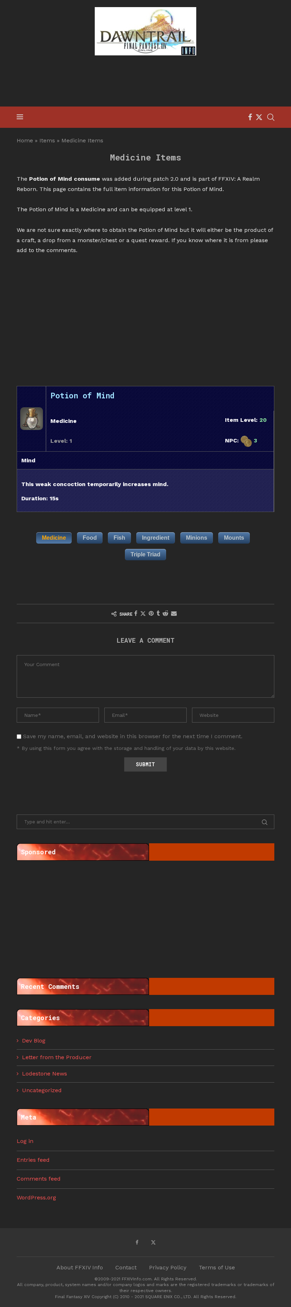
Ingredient (155, 538)
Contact (126, 1267)
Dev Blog (33, 1040)
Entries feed (33, 1159)
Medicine (54, 538)
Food (90, 538)
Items (47, 140)
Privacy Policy (167, 1267)
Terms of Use (217, 1267)
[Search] (270, 117)
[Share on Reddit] (165, 613)
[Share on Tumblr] (158, 613)
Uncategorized (42, 1090)
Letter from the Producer (57, 1057)
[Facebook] (250, 117)
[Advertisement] (145, 82)
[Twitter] (259, 117)
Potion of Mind (82, 395)
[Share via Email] (174, 613)
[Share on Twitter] (143, 613)
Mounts (234, 538)
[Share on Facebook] (135, 613)
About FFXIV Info (79, 1267)
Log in (25, 1141)
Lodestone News (44, 1073)
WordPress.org (36, 1197)
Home (25, 140)
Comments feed (39, 1178)
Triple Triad (145, 554)
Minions (196, 538)
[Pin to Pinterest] (151, 613)
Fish (119, 538)
